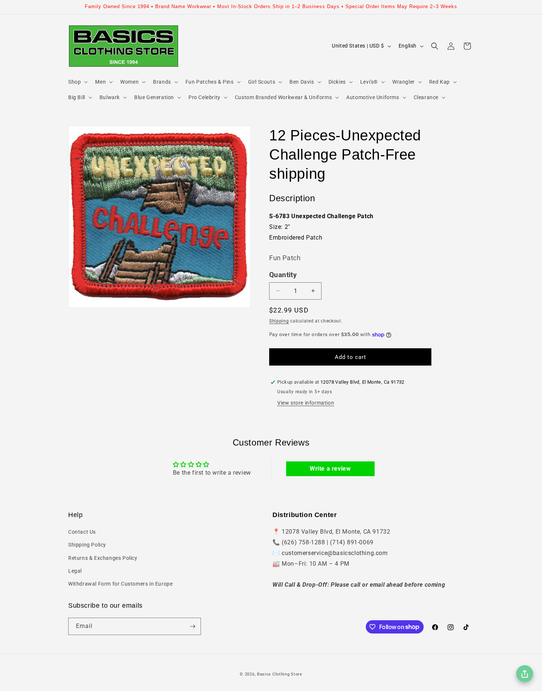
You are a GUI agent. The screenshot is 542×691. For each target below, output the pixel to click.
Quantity (283, 275)
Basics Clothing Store (279, 674)
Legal (75, 571)
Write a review (330, 468)
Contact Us (82, 532)
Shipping (279, 321)
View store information (305, 403)
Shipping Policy (87, 545)
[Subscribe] (192, 626)
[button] (77, 82)
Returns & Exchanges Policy (103, 558)
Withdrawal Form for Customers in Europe (120, 584)
